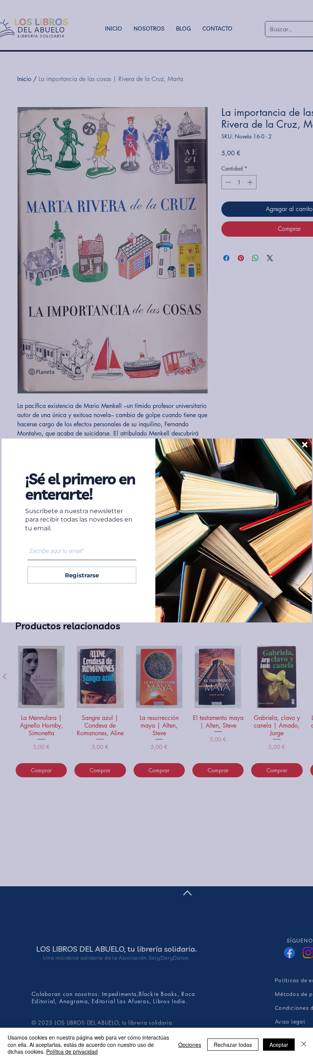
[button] (305, 445)
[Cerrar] (303, 1044)
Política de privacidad (72, 1051)
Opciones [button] (189, 1044)
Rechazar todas (233, 1044)
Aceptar (278, 1044)
